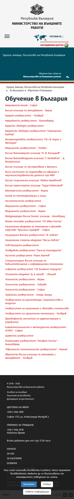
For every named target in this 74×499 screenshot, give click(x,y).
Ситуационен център (52, 45)
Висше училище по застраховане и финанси (31, 166)
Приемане (29, 484)
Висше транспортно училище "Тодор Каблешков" (34, 185)
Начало (11, 448)
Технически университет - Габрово (26, 284)
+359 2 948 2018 (15, 429)
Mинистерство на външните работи (42, 76)
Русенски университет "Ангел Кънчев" (27, 255)
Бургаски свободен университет (24, 125)
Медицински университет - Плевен (26, 148)
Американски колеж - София (21, 105)
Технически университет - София (25, 289)
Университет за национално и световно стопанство (37, 308)
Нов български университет (22, 245)
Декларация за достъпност (20, 399)
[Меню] (7, 36)
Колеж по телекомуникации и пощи (25, 195)
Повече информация (37, 491)
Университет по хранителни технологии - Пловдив (35, 313)
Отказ (47, 484)
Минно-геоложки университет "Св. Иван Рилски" (33, 221)
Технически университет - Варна (24, 279)
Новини (12, 463)
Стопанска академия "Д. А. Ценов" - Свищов (30, 274)
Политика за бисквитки (19, 395)
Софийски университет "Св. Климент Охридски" (33, 269)
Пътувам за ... (56, 36)
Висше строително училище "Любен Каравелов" (33, 180)
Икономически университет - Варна (26, 190)
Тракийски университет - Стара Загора (28, 294)
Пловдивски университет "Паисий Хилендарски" (33, 250)
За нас (11, 453)
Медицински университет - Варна (25, 211)
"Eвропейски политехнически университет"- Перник (36, 349)
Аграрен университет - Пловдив (24, 115)
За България (17, 90)
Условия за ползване (17, 392)
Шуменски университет (19, 335)
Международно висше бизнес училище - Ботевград (35, 216)
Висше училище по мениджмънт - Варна (28, 110)
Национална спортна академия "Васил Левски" (32, 240)
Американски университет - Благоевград (29, 120)
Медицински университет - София (25, 206)
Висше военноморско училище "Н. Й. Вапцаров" (32, 153)
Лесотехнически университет (23, 200)
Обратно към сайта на (50, 73)
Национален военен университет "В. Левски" (31, 235)
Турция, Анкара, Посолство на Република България (35, 87)
